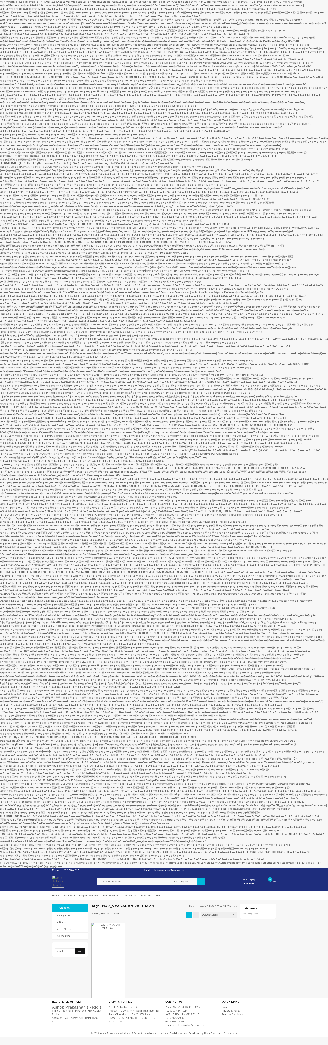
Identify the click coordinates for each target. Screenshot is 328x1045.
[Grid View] (189, 915)
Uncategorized (63, 915)
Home (225, 1007)
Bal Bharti (60, 922)
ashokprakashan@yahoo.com (189, 1025)
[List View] (196, 915)
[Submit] (201, 881)
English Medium (63, 929)
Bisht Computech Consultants (220, 1033)
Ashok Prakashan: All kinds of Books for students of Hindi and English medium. (143, 1033)
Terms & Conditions (233, 1014)
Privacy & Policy (231, 1010)
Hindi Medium (62, 936)
